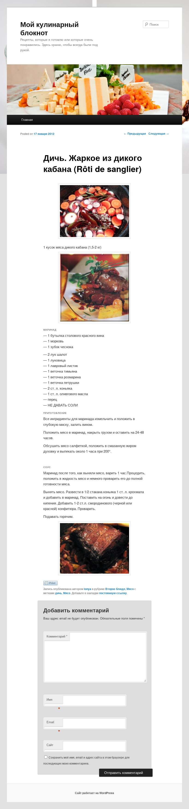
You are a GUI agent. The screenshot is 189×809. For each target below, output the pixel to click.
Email (53, 723)
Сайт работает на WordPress (94, 793)
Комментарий (57, 636)
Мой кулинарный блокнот (49, 28)
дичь (58, 593)
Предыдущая (135, 133)
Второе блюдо (115, 589)
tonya (87, 589)
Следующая (158, 133)
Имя (53, 700)
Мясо (130, 589)
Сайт (50, 745)
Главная (27, 119)
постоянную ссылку (113, 593)
